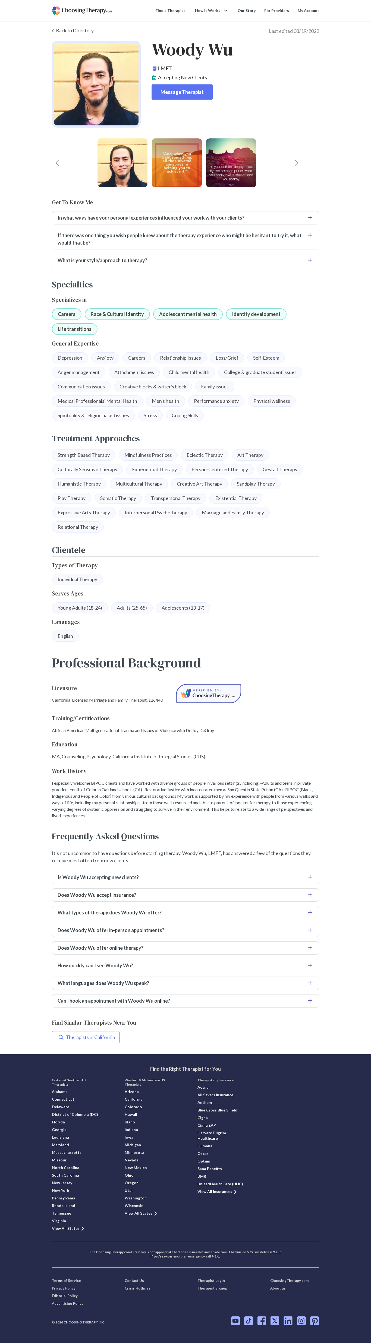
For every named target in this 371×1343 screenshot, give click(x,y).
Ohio (129, 1175)
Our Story (247, 10)
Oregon (132, 1182)
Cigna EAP (206, 1125)
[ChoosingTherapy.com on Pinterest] (314, 1320)
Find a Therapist (170, 10)
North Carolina (65, 1167)
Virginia (59, 1220)
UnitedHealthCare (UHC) (220, 1184)
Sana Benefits (209, 1168)
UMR (201, 1176)
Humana (204, 1146)
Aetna (203, 1087)
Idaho (130, 1122)
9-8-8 (277, 1252)
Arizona (132, 1091)
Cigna (202, 1117)
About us (278, 1288)
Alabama (60, 1091)
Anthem (204, 1102)
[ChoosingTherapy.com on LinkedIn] (288, 1320)
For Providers (276, 10)
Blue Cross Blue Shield (217, 1110)
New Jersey (62, 1182)
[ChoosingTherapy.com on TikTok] (248, 1320)
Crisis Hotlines (137, 1288)
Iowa (129, 1137)
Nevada (132, 1160)
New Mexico (136, 1167)
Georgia (59, 1129)
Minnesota (134, 1152)
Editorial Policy (65, 1296)
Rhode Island (63, 1205)
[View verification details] (209, 694)
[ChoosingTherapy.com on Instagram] (301, 1320)
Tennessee (61, 1213)
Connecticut (63, 1099)
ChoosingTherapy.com (289, 1280)
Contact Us (134, 1280)
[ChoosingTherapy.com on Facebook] (261, 1320)
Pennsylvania (63, 1198)
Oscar (202, 1153)
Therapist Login (211, 1280)
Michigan (133, 1144)
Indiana (131, 1129)
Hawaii (131, 1114)
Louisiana (60, 1137)
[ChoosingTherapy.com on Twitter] (275, 1320)
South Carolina (65, 1175)
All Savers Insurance (215, 1094)
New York (60, 1190)
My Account (308, 10)
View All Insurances (214, 1191)
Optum (203, 1161)
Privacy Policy (64, 1288)
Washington (136, 1198)
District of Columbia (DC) (75, 1114)
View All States (66, 1228)
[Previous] (57, 162)
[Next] (296, 162)
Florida (58, 1122)
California (134, 1099)
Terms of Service (66, 1280)
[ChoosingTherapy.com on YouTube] (235, 1320)
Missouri (60, 1160)
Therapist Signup (212, 1288)
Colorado (133, 1106)
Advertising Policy (67, 1303)
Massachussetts (66, 1152)
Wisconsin (134, 1205)
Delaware (60, 1106)
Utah (129, 1190)
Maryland (60, 1144)
